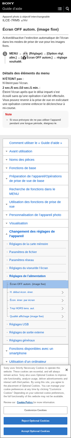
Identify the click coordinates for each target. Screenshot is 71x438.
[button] (67, 8)
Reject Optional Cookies (35, 420)
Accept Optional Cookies (35, 431)
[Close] (67, 370)
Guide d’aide (12, 9)
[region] (35, 401)
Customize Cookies (35, 410)
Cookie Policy (25, 402)
